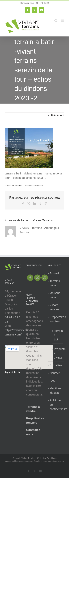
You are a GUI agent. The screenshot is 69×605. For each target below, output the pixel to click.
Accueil (54, 273)
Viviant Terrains (15, 186)
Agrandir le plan (13, 372)
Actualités (56, 365)
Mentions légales (55, 390)
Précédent (57, 115)
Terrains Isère (55, 283)
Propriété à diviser (57, 353)
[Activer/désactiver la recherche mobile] (56, 20)
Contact (55, 373)
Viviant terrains (54, 307)
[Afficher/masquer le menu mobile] (62, 20)
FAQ (52, 380)
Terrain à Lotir (57, 335)
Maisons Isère (55, 295)
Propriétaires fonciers (56, 319)
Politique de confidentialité (56, 405)
